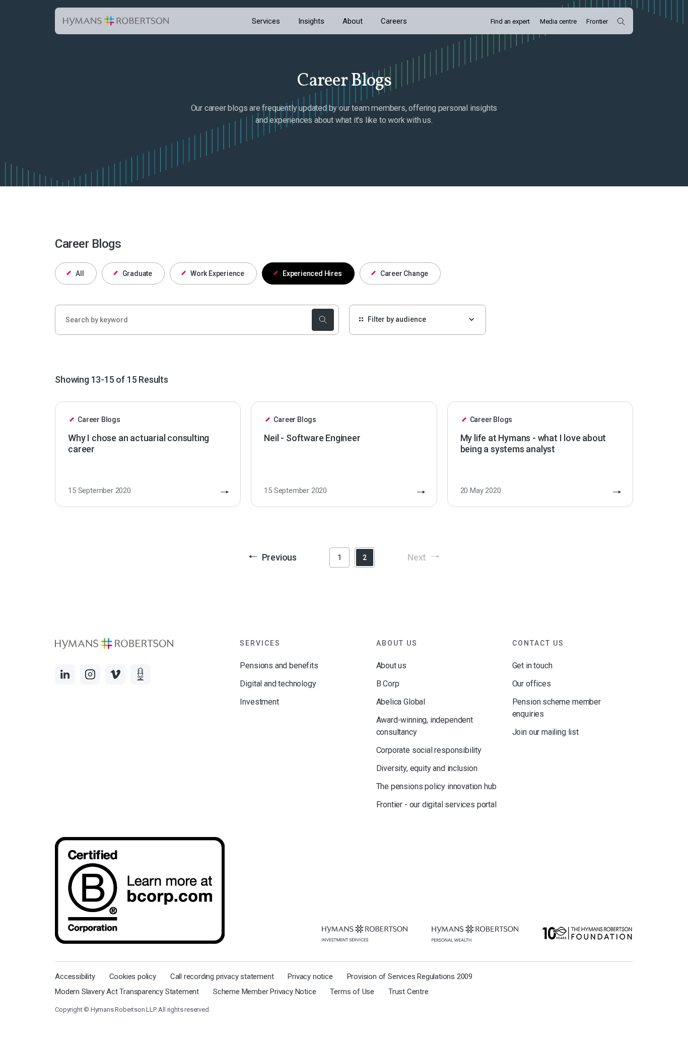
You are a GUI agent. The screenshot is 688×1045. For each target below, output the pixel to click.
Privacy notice (310, 976)
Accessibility (75, 976)
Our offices (531, 683)
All (80, 273)
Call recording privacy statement (222, 976)
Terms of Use (352, 991)
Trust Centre (408, 991)
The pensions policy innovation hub (436, 786)
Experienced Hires (312, 273)
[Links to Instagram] (90, 674)
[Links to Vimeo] (115, 674)
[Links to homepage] (116, 21)
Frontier (596, 21)
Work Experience (217, 273)
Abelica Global (400, 702)
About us (391, 665)
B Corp (387, 683)
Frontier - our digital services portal (436, 804)
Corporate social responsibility (428, 750)
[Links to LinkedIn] (65, 674)
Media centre (558, 21)
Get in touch (532, 665)
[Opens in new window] (364, 933)
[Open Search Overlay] (620, 21)
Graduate (137, 273)
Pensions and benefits (279, 665)
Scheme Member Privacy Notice (264, 991)
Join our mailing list (545, 732)
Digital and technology (278, 683)
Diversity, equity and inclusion (426, 768)
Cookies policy (132, 976)
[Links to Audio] (140, 674)
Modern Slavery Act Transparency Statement (127, 991)
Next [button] (416, 557)
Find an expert (510, 21)
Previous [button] (279, 557)
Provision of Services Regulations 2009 (409, 976)
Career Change (404, 273)
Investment (259, 702)
